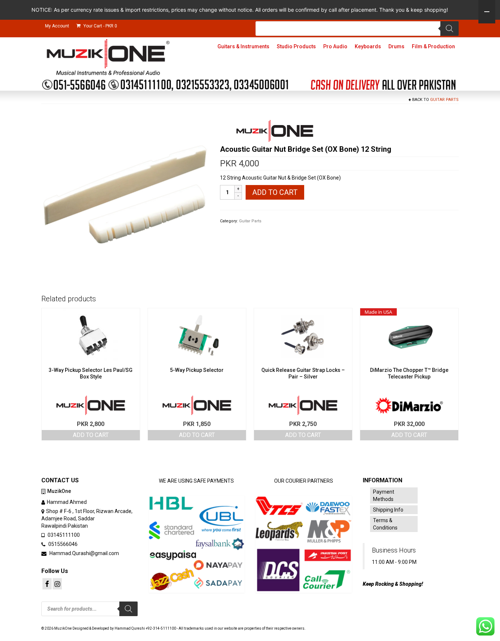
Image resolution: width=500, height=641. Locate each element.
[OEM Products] (275, 131)
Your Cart (99, 26)
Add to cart (275, 192)
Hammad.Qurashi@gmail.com (83, 553)
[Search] (449, 28)
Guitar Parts (444, 99)
